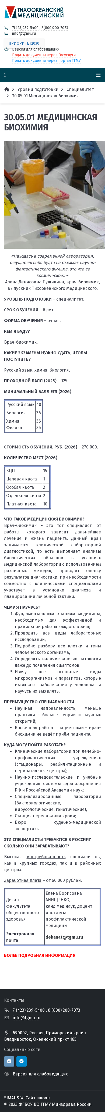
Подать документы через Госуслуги (44, 55)
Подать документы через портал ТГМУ (46, 60)
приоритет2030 (24, 43)
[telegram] (21, 1061)
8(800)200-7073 (54, 28)
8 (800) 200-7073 (64, 1010)
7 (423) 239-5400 (29, 1010)
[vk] (9, 1061)
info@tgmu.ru (24, 33)
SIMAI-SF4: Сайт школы (27, 1097)
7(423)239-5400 (25, 28)
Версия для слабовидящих (35, 49)
